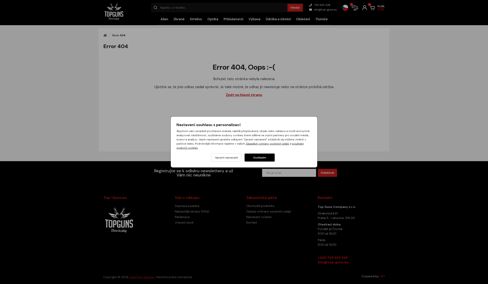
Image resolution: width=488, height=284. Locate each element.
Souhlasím (259, 157)
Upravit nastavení (226, 157)
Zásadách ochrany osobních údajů (267, 143)
